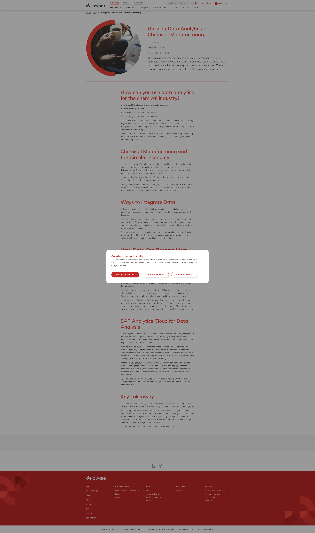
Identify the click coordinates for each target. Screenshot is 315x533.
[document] (157, 267)
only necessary (184, 274)
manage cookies (155, 274)
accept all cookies (125, 274)
